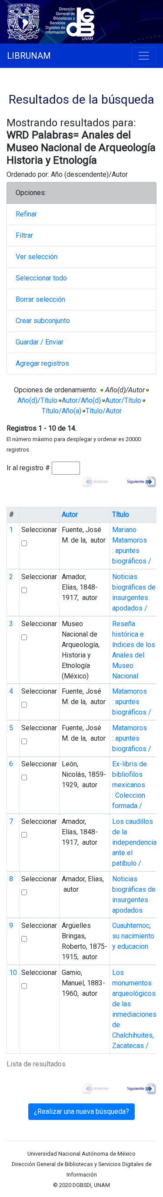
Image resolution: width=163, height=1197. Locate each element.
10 (13, 972)
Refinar (26, 214)
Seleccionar (39, 530)
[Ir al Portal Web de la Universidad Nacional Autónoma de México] (25, 20)
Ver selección (36, 257)
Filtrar (24, 235)
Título (120, 514)
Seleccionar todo (41, 278)
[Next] (139, 481)
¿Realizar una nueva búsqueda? (81, 1111)
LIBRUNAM (29, 56)
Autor (70, 514)
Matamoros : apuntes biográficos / (131, 701)
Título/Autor (104, 411)
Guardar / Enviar (39, 342)
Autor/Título (123, 400)
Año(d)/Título (37, 400)
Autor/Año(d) (81, 400)
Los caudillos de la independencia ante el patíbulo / (134, 842)
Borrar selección (40, 299)
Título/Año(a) (61, 411)
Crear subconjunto (43, 321)
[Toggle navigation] (144, 55)
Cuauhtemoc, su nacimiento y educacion (133, 936)
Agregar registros (42, 363)
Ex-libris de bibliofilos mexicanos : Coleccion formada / (129, 785)
